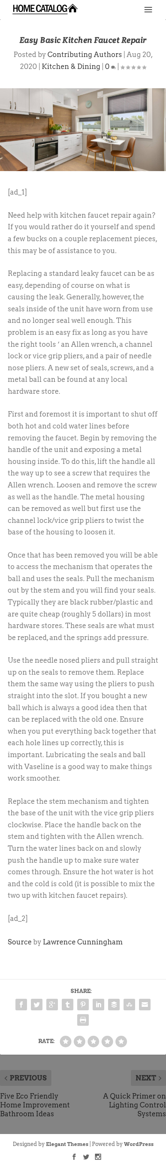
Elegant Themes (67, 1144)
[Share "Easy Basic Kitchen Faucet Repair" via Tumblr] (67, 1004)
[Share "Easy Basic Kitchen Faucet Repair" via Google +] (52, 1004)
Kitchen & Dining (71, 66)
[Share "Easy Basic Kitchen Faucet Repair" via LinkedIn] (98, 1004)
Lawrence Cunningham (83, 942)
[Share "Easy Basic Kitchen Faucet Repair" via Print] (83, 1020)
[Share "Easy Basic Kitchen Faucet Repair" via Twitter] (36, 1004)
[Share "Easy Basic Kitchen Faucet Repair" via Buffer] (114, 1004)
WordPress (139, 1144)
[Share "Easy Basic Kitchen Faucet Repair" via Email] (144, 1004)
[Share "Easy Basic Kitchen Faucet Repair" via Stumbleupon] (129, 1004)
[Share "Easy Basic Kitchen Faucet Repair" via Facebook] (21, 1004)
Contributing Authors (84, 54)
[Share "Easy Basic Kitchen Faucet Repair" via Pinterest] (83, 1004)
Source (20, 942)
